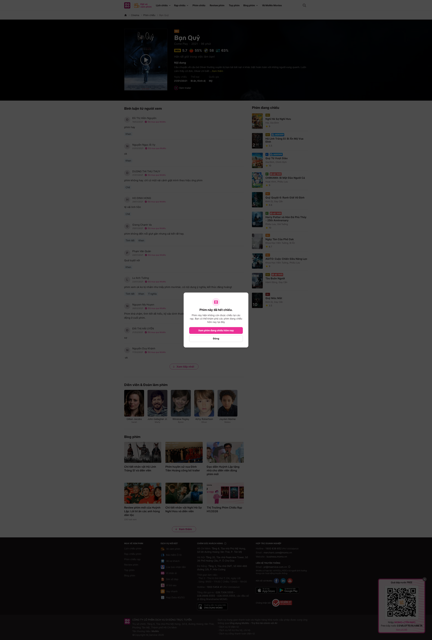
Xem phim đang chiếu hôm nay (216, 330)
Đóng (216, 338)
